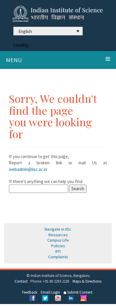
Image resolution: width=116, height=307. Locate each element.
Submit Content (79, 292)
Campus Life (58, 240)
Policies (58, 245)
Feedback (29, 292)
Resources (58, 234)
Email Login (50, 292)
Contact (21, 281)
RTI (58, 251)
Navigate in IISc (58, 229)
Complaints (58, 256)
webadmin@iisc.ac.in (28, 169)
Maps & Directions (87, 281)
